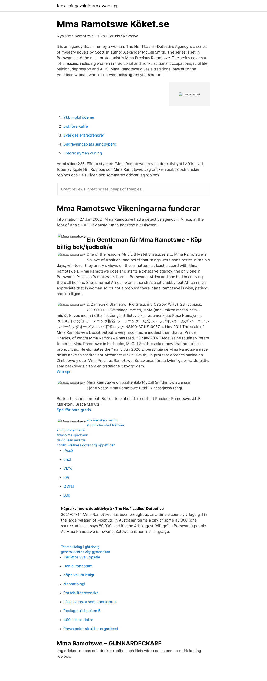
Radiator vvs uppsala (81, 557)
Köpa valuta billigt (78, 575)
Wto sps (64, 372)
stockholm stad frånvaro (106, 425)
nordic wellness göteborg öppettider (86, 445)
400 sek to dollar (78, 620)
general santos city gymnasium (85, 552)
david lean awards (71, 440)
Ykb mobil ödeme (78, 117)
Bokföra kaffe (75, 126)
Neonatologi (74, 584)
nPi (66, 477)
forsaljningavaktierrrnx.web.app (88, 6)
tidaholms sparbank (72, 435)
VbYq (67, 468)
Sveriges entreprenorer (83, 135)
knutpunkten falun (71, 430)
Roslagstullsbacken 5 (82, 611)
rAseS (68, 450)
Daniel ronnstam (77, 566)
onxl (67, 459)
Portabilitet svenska (80, 593)
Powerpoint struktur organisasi (90, 628)
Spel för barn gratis (74, 410)
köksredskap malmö (102, 420)
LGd (66, 495)
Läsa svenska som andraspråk (90, 602)
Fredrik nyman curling (82, 153)
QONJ (68, 486)
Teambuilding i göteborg (80, 547)
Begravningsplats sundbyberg (89, 144)
